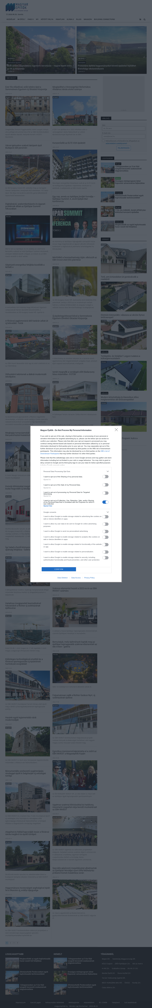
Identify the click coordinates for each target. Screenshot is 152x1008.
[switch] (105, 476)
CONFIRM (59, 569)
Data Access (76, 578)
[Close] (117, 430)
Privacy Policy (89, 578)
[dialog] (76, 504)
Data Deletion (62, 578)
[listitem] (76, 471)
